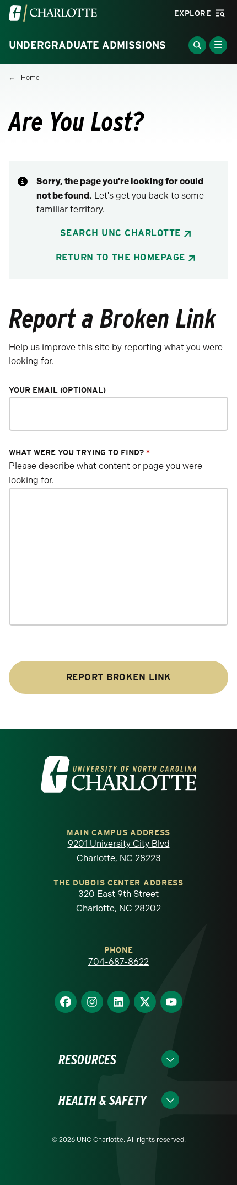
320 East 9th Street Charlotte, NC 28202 (118, 901)
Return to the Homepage (120, 257)
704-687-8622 (118, 962)
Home (30, 78)
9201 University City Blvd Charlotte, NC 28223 (119, 851)
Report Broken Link (118, 677)
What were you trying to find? (79, 453)
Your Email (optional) (57, 390)
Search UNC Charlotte (120, 233)
